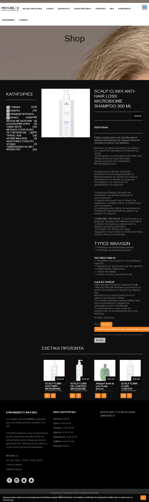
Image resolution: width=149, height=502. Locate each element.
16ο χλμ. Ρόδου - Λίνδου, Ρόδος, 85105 (24, 460)
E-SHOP (49, 9)
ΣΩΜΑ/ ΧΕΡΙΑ (14, 127)
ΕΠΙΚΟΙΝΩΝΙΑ (8, 20)
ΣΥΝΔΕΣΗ (23, 20)
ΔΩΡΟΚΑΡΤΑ (64, 9)
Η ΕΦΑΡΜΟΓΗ (124, 9)
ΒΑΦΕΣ (14, 117)
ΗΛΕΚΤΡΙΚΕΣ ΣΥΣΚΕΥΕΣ (20, 141)
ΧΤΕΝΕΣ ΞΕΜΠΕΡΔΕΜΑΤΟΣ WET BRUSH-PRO (20, 147)
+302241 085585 (14, 465)
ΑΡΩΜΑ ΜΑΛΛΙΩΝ (16, 138)
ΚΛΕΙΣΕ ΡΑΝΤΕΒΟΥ (82, 9)
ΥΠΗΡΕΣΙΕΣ (100, 9)
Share (100, 340)
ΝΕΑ (112, 9)
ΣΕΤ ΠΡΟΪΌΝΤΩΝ (16, 132)
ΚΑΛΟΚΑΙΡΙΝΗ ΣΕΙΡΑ (18, 124)
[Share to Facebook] (53, 395)
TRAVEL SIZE (14, 135)
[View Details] (47, 395)
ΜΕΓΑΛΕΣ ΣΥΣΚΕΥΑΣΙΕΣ (20, 129)
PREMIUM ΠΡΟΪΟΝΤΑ (22, 114)
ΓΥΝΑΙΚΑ (15, 107)
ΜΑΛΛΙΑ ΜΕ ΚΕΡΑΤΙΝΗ (19, 121)
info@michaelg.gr (14, 469)
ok (143, 498)
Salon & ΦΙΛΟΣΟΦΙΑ (32, 9)
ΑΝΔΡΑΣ (106, 324)
